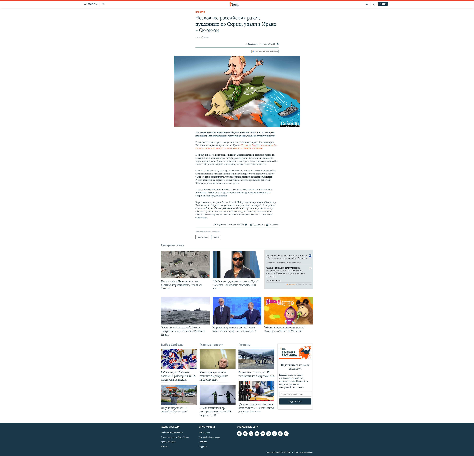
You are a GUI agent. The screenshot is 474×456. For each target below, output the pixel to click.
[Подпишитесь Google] (239, 433)
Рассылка (203, 442)
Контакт (164, 447)
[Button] (252, 44)
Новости (200, 12)
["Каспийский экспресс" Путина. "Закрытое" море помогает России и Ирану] (185, 310)
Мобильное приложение (172, 433)
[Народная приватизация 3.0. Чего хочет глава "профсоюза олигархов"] (237, 310)
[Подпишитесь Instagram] (268, 433)
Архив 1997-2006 (168, 442)
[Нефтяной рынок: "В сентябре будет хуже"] (179, 395)
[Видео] (367, 4)
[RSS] (274, 433)
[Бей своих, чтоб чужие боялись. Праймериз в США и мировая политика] (179, 359)
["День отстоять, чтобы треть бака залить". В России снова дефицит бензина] (256, 391)
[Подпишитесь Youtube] (257, 433)
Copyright (203, 447)
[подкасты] (374, 4)
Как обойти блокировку (209, 437)
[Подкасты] (280, 433)
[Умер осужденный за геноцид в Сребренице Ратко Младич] (218, 359)
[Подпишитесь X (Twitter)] (251, 433)
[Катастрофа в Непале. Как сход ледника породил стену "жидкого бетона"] (185, 264)
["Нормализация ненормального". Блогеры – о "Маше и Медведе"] (288, 310)
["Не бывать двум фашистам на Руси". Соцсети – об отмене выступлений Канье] (237, 264)
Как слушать (204, 433)
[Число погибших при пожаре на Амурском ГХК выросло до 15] (218, 395)
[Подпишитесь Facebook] (245, 433)
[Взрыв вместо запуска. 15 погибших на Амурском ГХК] (256, 359)
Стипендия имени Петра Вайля (175, 437)
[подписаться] (286, 433)
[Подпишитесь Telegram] (262, 433)
